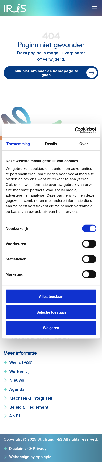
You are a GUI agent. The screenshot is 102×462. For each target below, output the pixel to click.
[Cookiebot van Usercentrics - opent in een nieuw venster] (74, 130)
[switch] (89, 244)
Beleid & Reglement (29, 407)
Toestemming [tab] (18, 144)
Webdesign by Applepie (30, 456)
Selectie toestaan (51, 312)
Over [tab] (83, 144)
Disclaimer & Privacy (27, 448)
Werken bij (19, 371)
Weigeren (51, 328)
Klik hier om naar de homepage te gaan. (46, 72)
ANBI (14, 416)
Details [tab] (51, 144)
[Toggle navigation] (94, 8)
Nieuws (16, 380)
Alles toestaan (51, 296)
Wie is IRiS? (20, 362)
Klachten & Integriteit (30, 398)
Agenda (17, 389)
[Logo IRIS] (15, 8)
